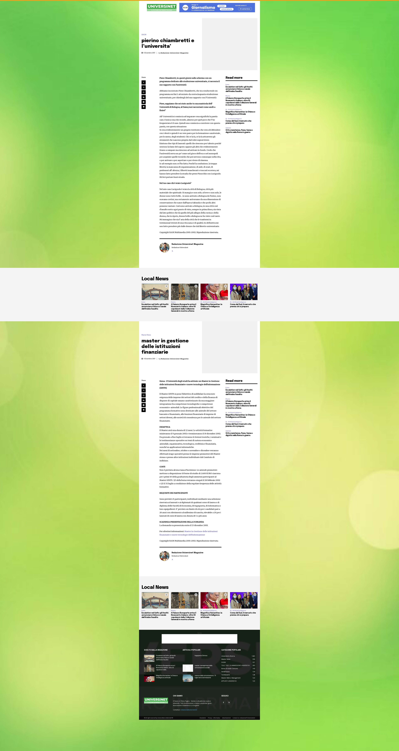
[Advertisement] (199, 638)
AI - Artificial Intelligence (234, 109)
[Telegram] (144, 102)
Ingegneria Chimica (201, 655)
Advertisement (226, 718)
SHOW (144, 34)
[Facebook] (144, 82)
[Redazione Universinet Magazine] (164, 247)
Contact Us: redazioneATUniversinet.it (244, 718)
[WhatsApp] (144, 92)
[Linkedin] (144, 97)
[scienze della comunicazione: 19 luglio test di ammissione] (188, 678)
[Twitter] (144, 87)
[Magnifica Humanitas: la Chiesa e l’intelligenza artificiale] (214, 292)
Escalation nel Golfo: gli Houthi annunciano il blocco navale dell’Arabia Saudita (239, 89)
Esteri (227, 84)
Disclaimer (203, 718)
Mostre (228, 96)
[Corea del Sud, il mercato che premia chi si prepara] (243, 292)
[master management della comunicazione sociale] (188, 668)
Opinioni (228, 128)
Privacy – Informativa (214, 718)
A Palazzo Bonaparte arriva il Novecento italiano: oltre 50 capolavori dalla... (165, 668)
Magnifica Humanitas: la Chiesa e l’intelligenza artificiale (211, 306)
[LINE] (144, 107)
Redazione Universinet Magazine (174, 53)
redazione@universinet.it (189, 710)
